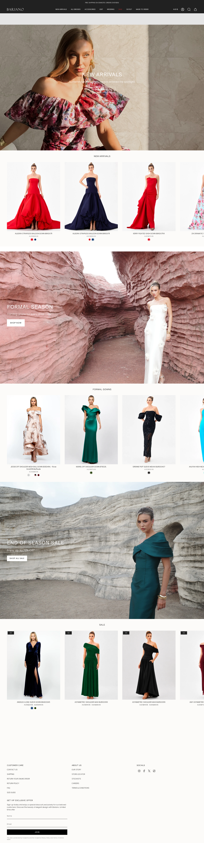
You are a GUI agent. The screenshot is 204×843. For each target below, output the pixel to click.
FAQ (8, 788)
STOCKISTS (76, 779)
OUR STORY (76, 769)
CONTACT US (12, 769)
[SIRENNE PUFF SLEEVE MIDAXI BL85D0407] (149, 429)
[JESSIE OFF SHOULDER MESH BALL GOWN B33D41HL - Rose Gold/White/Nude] (33, 429)
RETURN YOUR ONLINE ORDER (18, 779)
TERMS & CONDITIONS (80, 788)
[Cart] (195, 9)
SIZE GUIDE (11, 792)
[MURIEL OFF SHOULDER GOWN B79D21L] (91, 429)
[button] (61, 9)
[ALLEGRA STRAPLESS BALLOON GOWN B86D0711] (33, 196)
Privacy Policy (45, 838)
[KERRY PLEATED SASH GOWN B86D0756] (149, 196)
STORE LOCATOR (78, 774)
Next (200, 196)
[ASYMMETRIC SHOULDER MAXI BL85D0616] (91, 665)
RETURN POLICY (13, 783)
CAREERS (75, 783)
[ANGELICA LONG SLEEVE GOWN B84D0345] (33, 665)
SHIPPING (10, 774)
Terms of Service (58, 838)
